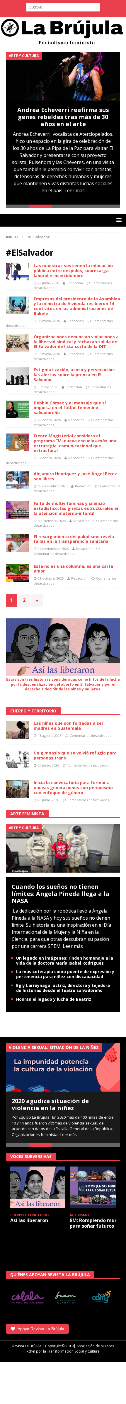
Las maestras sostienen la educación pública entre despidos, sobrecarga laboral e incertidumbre (73, 270)
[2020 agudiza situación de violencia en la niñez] (63, 1067)
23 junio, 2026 (48, 800)
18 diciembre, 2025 (52, 486)
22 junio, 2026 (48, 283)
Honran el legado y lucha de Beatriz (53, 999)
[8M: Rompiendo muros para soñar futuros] (97, 1187)
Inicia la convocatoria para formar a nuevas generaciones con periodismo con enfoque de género (73, 787)
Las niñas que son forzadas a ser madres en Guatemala (68, 725)
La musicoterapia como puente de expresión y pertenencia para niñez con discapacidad (65, 974)
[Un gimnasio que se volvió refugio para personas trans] (17, 759)
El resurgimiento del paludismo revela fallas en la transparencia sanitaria (74, 539)
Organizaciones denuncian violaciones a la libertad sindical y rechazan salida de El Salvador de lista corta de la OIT (76, 341)
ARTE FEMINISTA (27, 813)
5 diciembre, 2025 (52, 520)
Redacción (75, 283)
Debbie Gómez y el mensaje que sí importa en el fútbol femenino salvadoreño (70, 408)
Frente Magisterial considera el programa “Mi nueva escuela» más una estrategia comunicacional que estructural (75, 443)
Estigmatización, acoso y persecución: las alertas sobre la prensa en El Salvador (74, 374)
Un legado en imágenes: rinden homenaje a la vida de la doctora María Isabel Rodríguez (64, 960)
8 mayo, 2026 (48, 387)
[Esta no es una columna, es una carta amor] (17, 573)
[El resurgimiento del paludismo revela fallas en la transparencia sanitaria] (17, 543)
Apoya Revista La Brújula (41, 1328)
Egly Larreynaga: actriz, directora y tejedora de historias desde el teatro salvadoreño (63, 988)
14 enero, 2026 (49, 458)
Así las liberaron (29, 1220)
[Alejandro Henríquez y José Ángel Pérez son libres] (17, 480)
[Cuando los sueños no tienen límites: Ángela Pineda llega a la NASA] (63, 847)
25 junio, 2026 (48, 765)
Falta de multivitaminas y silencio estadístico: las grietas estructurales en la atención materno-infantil (77, 508)
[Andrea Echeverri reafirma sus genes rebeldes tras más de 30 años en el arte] (63, 76)
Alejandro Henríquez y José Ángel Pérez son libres (75, 476)
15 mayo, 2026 (49, 354)
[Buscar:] (63, 7)
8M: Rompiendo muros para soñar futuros (96, 1223)
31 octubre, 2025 (51, 578)
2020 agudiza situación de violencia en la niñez (50, 1104)
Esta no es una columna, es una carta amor (73, 568)
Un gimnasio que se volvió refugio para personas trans (75, 755)
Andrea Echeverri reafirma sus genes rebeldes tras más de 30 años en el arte (63, 117)
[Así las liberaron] (37, 1187)
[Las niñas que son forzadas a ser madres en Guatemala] (17, 730)
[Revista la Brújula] (63, 31)
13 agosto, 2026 (49, 735)
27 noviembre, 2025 (53, 548)
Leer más (74, 190)
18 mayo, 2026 (49, 321)
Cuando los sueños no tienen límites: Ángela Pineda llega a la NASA (60, 894)
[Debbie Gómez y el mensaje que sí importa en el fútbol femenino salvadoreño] (17, 409)
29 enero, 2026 (49, 420)
